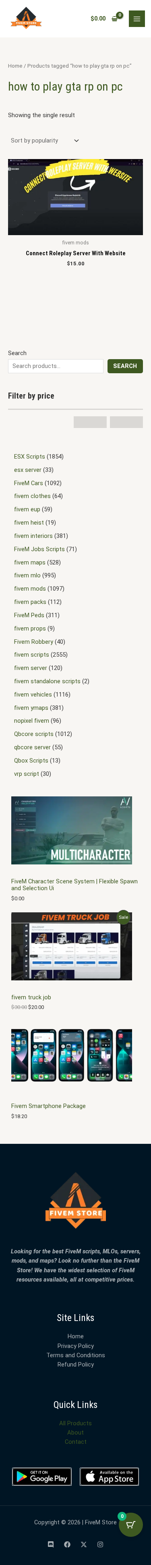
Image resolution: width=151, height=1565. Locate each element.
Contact (76, 1441)
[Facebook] (67, 1544)
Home (15, 66)
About (75, 1432)
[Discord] (51, 1544)
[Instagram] (100, 1544)
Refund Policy (76, 1364)
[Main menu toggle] (137, 18)
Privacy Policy (76, 1346)
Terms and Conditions (75, 1355)
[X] (84, 1544)
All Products (75, 1423)
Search (17, 353)
